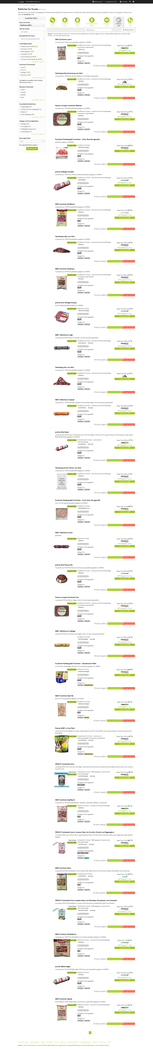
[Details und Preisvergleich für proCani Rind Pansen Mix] (62, 587)
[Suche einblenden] (130, 2)
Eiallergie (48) (25, 124)
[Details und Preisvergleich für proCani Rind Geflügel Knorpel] (62, 325)
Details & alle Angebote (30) (114, 893)
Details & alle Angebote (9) (114, 229)
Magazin (43, 1042)
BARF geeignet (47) (26, 51)
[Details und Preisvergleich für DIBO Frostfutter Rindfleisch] (62, 226)
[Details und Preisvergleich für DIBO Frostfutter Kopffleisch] (62, 822)
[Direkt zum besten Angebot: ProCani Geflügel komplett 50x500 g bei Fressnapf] (125, 180)
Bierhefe (23, 95)
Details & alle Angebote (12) (114, 65)
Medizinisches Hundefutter (28, 46)
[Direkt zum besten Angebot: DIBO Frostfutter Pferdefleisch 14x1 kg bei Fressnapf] (125, 942)
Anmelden (124, 1)
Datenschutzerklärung (72, 1042)
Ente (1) (23, 67)
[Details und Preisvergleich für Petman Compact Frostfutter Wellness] (62, 127)
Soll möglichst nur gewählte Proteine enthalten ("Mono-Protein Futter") (31, 81)
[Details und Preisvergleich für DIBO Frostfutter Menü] (62, 890)
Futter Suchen (33, 148)
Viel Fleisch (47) (25, 49)
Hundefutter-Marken (34, 1042)
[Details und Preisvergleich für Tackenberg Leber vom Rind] (62, 258)
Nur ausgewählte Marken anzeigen (28, 145)
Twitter (109, 1042)
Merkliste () (98, 1)
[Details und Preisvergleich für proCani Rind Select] (62, 456)
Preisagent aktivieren (129, 65)
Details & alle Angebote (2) (114, 261)
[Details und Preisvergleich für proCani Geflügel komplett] (62, 194)
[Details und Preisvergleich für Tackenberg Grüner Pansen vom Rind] (62, 490)
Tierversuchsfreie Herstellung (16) (30, 59)
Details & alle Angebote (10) (114, 824)
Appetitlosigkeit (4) (26, 107)
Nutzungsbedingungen (85, 1042)
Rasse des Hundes (24, 22)
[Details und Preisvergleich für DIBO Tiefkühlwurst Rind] (62, 555)
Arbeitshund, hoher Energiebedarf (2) (31, 109)
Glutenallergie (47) (26, 131)
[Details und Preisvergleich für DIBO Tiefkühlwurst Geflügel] (62, 653)
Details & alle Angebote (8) (114, 959)
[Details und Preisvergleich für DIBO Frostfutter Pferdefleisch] (62, 956)
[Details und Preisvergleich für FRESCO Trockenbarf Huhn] (62, 788)
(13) (130, 24)
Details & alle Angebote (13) (114, 460)
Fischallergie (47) (26, 126)
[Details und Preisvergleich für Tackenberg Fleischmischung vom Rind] (62, 95)
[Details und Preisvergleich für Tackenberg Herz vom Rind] (62, 389)
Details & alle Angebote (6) (114, 196)
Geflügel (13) (24, 72)
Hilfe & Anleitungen (23, 1042)
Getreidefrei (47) (25, 54)
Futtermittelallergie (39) (27, 114)
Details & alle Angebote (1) (114, 131)
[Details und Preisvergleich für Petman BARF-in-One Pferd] (62, 752)
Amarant (23, 92)
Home (19, 5)
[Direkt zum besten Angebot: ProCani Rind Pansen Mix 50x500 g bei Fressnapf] (125, 573)
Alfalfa (23, 89)
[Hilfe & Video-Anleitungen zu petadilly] (133, 2)
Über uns (56, 1042)
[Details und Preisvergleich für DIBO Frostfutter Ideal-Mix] (62, 718)
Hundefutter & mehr (110, 1)
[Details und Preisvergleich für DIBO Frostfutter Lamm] (62, 61)
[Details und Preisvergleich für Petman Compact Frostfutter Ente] (62, 619)
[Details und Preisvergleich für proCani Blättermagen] (62, 988)
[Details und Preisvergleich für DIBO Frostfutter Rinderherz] (62, 291)
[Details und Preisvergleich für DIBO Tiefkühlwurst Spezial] (62, 422)
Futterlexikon (50, 1042)
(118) (107, 24)
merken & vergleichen (100, 65)
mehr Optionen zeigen (37, 61)
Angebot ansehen (124, 53)
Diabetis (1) (24, 112)
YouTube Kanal (102, 1042)
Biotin (22, 97)
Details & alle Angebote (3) (114, 98)
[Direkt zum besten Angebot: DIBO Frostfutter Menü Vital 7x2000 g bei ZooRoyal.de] (125, 876)
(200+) (52, 24)
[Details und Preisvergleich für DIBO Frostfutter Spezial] (62, 1021)
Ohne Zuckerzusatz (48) (27, 56)
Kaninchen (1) (25, 75)
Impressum (63, 1042)
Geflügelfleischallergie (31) (28, 129)
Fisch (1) (23, 70)
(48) (118, 24)
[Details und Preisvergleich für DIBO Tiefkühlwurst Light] (62, 357)
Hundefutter (26, 5)
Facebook (94, 1042)
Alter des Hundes (24, 29)
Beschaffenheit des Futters (27, 36)
